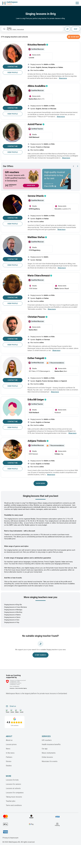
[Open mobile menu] (77, 3)
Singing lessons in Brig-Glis (13, 604)
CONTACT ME (13, 67)
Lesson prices (11, 744)
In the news (10, 753)
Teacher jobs (10, 801)
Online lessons (47, 757)
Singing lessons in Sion (11, 620)
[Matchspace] (10, 3)
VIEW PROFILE (12, 73)
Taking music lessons (14, 797)
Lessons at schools (13, 788)
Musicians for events (49, 761)
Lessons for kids (12, 780)
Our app (44, 749)
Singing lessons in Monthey (13, 612)
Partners (9, 757)
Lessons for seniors (13, 784)
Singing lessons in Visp (11, 622)
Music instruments (48, 753)
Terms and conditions (14, 805)
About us (9, 740)
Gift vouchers (47, 740)
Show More (40, 483)
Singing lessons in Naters (12, 615)
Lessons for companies (15, 793)
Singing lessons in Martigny (13, 610)
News (8, 749)
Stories (8, 761)
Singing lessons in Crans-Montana (15, 607)
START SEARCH (40, 655)
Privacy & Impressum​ (10, 838)
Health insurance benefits (51, 744)
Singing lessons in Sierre (12, 617)
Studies (9, 766)
